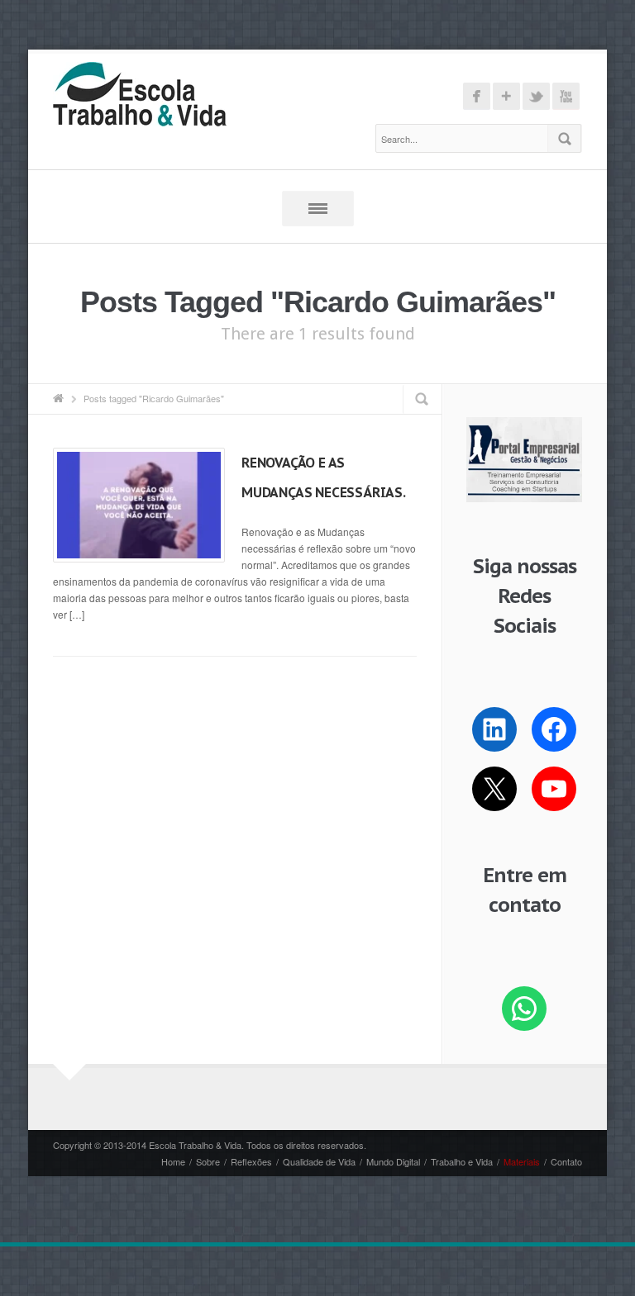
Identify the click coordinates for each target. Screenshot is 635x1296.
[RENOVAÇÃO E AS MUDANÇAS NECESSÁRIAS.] (139, 505)
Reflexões (251, 1161)
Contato (566, 1161)
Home (173, 1161)
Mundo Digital (393, 1161)
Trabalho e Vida (462, 1161)
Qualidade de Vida (319, 1161)
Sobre (208, 1161)
